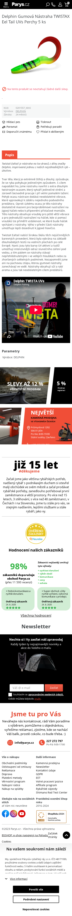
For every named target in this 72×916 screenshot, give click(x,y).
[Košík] (67, 4)
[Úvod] (21, 4)
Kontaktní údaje (46, 770)
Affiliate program (46, 785)
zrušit (38, 698)
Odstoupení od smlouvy (16, 766)
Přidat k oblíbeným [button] (52, 131)
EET (38, 778)
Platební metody (12, 778)
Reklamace (8, 770)
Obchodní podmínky (14, 763)
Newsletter (42, 766)
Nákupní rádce (11, 785)
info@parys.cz (24, 742)
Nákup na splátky (12, 789)
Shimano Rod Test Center (51, 792)
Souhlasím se (20, 694)
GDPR (39, 774)
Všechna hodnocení (36, 615)
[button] (60, 4)
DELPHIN (21, 111)
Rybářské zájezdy (46, 789)
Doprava (7, 774)
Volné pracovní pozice (49, 781)
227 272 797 (54, 741)
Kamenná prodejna (48, 763)
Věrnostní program (13, 781)
